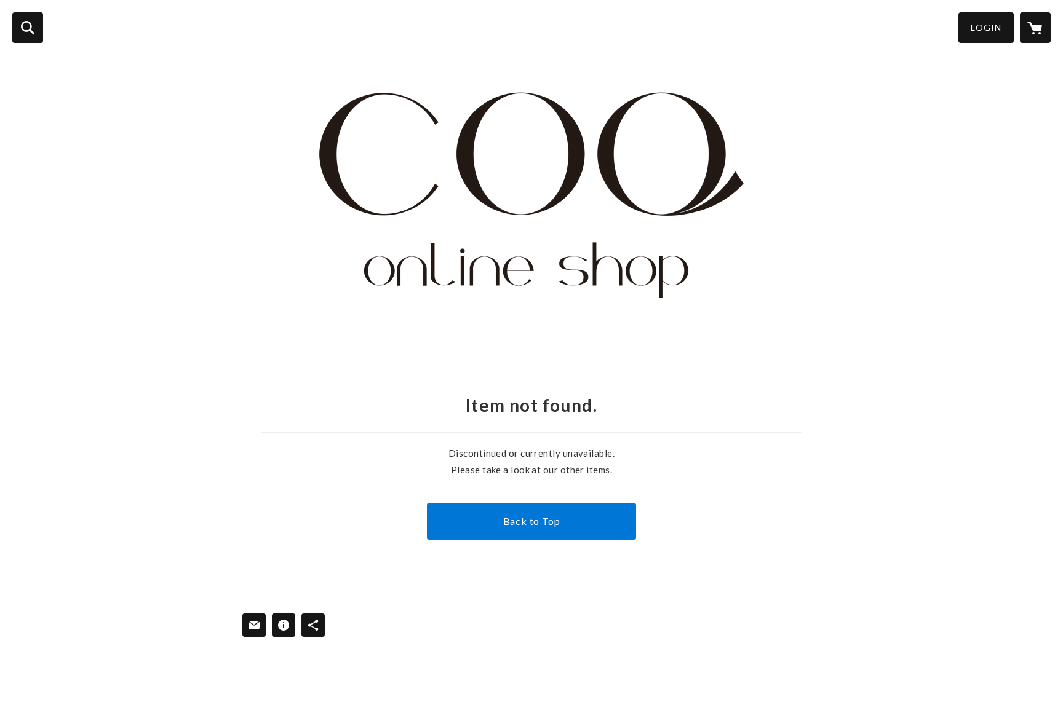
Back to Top (531, 521)
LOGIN (986, 27)
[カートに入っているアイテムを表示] (1035, 27)
